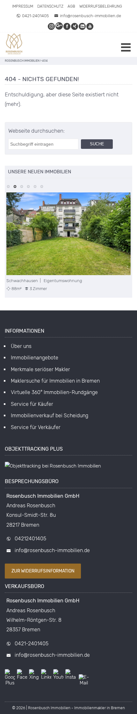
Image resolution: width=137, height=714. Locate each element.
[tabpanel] (68, 242)
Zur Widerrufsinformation (43, 571)
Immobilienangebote (34, 358)
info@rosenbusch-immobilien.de (90, 15)
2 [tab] (14, 186)
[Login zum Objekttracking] (53, 466)
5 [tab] (34, 186)
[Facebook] (67, 26)
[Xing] (75, 26)
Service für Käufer (32, 404)
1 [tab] (8, 186)
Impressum (22, 6)
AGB (71, 6)
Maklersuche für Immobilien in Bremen (55, 381)
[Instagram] (51, 26)
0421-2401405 (35, 15)
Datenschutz (50, 6)
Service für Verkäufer (36, 427)
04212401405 (30, 539)
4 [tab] (28, 186)
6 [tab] (41, 186)
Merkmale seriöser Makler (40, 369)
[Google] (59, 26)
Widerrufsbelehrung (100, 6)
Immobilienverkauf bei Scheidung (49, 415)
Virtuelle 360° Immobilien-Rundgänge (54, 392)
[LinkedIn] (82, 26)
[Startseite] (14, 44)
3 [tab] (21, 186)
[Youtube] (90, 26)
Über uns (21, 346)
